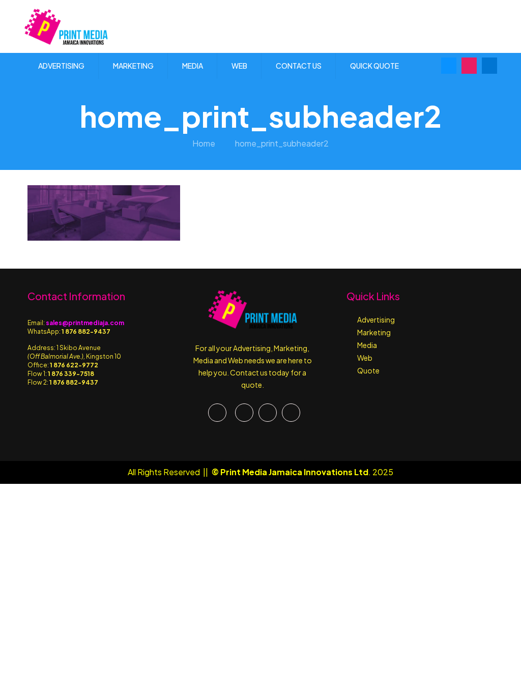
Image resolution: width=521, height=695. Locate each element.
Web (364, 357)
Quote (368, 370)
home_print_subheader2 (282, 143)
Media (367, 345)
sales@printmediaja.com (85, 323)
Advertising (376, 319)
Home (203, 143)
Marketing (374, 332)
